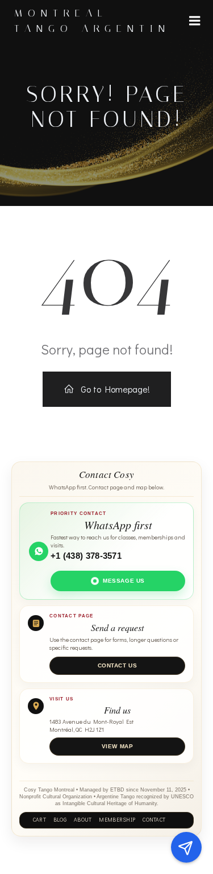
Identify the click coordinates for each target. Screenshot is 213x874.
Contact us (117, 665)
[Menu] (194, 21)
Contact (154, 820)
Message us (124, 581)
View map (117, 746)
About (82, 820)
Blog (59, 820)
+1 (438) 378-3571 (86, 555)
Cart (39, 820)
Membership (117, 820)
